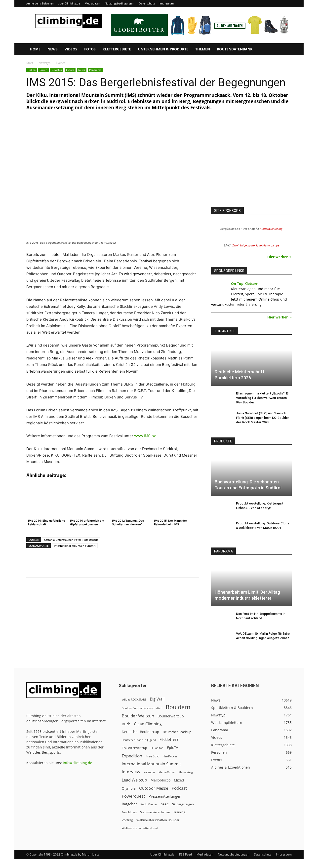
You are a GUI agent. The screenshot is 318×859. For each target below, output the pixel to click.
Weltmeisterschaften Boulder (157, 820)
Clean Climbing (148, 724)
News (52, 49)
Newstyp (44, 63)
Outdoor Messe (153, 788)
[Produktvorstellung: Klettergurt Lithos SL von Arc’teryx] (221, 508)
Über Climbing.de (69, 3)
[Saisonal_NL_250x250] (251, 164)
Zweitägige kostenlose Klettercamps (255, 245)
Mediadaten (92, 3)
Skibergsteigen (183, 804)
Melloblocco (160, 780)
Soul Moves (129, 812)
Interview (131, 771)
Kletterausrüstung (271, 229)
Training (179, 812)
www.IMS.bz (145, 435)
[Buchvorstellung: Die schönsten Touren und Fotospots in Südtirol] (251, 473)
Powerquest (133, 796)
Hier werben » (279, 256)
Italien (32, 70)
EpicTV (172, 747)
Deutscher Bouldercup (140, 731)
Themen (202, 49)
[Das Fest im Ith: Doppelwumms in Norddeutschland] (221, 618)
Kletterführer (167, 772)
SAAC (165, 804)
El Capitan (157, 748)
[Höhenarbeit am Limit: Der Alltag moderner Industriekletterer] (251, 583)
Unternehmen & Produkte (163, 49)
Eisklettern (169, 739)
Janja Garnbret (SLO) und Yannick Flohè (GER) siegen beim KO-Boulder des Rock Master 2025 (262, 417)
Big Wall (157, 699)
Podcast (179, 788)
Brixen (43, 70)
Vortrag (127, 820)
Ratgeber (129, 804)
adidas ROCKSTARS (134, 699)
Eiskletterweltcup (134, 747)
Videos (71, 49)
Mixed (179, 780)
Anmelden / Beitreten (40, 3)
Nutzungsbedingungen (119, 3)
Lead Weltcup (134, 780)
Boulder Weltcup (138, 715)
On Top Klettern (244, 283)
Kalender (149, 772)
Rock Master (149, 804)
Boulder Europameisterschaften (142, 708)
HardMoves (170, 756)
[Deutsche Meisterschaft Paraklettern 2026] (251, 363)
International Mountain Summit (74, 545)
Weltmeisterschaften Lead (140, 828)
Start (29, 63)
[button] (286, 49)
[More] (149, 567)
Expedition (132, 755)
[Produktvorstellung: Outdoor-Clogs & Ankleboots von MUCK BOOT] (221, 528)
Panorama (95, 70)
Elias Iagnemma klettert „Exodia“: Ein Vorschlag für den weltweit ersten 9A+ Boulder (263, 397)
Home (35, 49)
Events (70, 70)
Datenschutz (147, 3)
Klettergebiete (117, 49)
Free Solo (152, 756)
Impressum (166, 3)
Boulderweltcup (171, 716)
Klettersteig (185, 772)
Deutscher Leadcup (177, 732)
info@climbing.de (77, 762)
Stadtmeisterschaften (155, 812)
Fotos (90, 49)
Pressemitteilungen (165, 796)
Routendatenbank (234, 49)
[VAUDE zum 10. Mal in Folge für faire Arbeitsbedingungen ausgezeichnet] (221, 638)
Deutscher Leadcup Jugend (139, 740)
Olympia (129, 788)
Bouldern (178, 707)
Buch (126, 723)
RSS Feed (185, 854)
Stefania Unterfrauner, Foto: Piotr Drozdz (71, 540)
